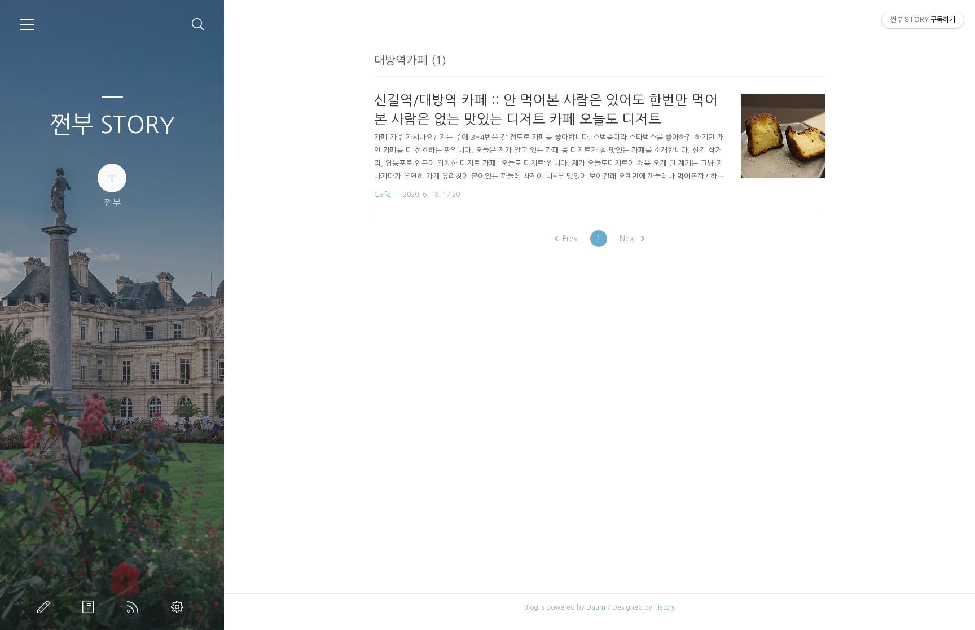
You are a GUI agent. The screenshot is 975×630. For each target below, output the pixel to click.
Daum (595, 607)
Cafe (382, 194)
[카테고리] (27, 24)
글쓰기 (45, 607)
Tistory (664, 607)
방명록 (90, 607)
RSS (134, 607)
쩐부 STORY (112, 124)
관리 (179, 607)
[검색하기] (198, 24)
